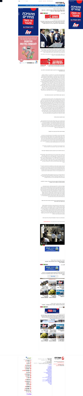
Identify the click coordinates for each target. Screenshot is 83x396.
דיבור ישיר (50, 361)
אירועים (40, 5)
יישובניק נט (50, 366)
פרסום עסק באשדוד (49, 370)
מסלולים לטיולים (50, 381)
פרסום (51, 384)
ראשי (63, 5)
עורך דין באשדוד (50, 382)
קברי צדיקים (57, 20)
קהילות (57, 5)
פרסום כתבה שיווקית (49, 379)
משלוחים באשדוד (49, 368)
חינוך (63, 6)
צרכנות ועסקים (45, 5)
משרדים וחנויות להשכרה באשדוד (48, 372)
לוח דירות (36, 5)
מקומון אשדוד (50, 367)
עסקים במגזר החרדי (45, 362)
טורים (50, 5)
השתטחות (55, 20)
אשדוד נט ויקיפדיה (49, 378)
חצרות (61, 6)
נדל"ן (53, 5)
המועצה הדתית (61, 271)
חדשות (60, 5)
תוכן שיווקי (50, 362)
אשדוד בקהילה (51, 6)
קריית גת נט (50, 383)
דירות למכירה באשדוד (49, 369)
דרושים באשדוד (50, 374)
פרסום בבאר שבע (49, 371)
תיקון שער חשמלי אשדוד (49, 380)
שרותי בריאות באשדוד (49, 373)
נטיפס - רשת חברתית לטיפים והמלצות (47, 379)
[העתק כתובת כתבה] (46, 13)
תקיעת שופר (57, 271)
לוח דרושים (32, 5)
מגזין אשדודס (44, 363)
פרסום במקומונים (49, 367)
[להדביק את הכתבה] (43, 245)
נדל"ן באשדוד (50, 364)
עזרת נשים (48, 363)
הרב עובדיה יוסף (61, 20)
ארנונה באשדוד (50, 375)
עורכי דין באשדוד (50, 376)
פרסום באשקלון (50, 371)
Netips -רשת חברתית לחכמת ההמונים (47, 377)
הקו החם (40, 363)
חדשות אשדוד (50, 359)
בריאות (58, 6)
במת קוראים (46, 361)
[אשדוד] (60, 4)
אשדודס (63, 8)
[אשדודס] (59, 359)
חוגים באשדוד (50, 375)
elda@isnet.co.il (58, 365)
